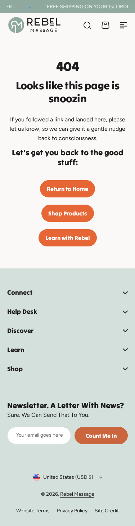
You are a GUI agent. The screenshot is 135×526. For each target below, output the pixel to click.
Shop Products (67, 213)
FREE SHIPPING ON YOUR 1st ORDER (89, 7)
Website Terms (33, 511)
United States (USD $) (68, 477)
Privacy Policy (72, 511)
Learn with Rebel (67, 237)
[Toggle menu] (123, 25)
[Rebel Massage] (34, 25)
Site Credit (107, 511)
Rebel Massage (77, 494)
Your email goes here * (40, 435)
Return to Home (67, 188)
